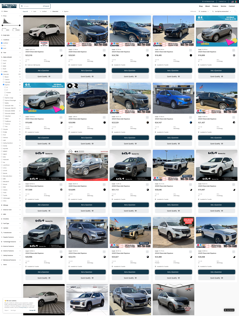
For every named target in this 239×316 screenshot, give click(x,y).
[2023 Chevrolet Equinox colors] (234, 55)
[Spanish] (236, 1)
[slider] (2, 25)
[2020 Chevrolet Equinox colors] (61, 122)
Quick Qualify (43, 76)
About (207, 6)
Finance (215, 6)
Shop (201, 6)
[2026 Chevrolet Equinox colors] (104, 122)
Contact (232, 6)
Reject (6, 310)
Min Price (4, 28)
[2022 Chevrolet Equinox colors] (191, 55)
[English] (232, 1)
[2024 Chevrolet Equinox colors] (61, 55)
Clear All (25, 11)
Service (223, 6)
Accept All (32, 310)
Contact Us (222, 1)
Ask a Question (43, 70)
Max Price (15, 28)
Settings (13, 310)
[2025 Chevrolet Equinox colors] (104, 55)
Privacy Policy (23, 307)
